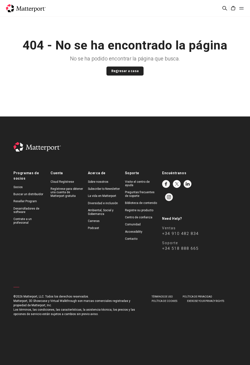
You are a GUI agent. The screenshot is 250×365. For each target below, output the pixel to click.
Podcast (93, 228)
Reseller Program (25, 201)
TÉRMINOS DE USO (162, 296)
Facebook (166, 184)
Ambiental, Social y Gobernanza (101, 212)
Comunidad (133, 224)
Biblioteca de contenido (141, 203)
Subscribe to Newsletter (104, 189)
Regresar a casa (125, 71)
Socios (18, 187)
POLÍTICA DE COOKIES (164, 301)
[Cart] (233, 8)
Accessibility (133, 231)
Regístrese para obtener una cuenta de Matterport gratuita (67, 192)
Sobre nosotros (98, 181)
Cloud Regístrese (62, 181)
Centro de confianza (138, 217)
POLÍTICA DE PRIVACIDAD (197, 296)
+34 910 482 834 (180, 233)
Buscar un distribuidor (28, 194)
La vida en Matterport (102, 196)
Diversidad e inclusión (103, 203)
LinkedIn (187, 184)
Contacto (131, 238)
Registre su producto (139, 210)
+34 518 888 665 (180, 248)
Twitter (177, 184)
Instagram (169, 197)
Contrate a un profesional (22, 220)
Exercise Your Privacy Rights (205, 301)
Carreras (94, 221)
